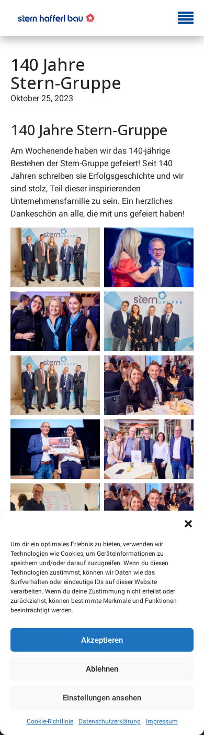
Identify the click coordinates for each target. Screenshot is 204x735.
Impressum (162, 721)
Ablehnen (102, 669)
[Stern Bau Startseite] (56, 18)
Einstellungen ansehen (102, 697)
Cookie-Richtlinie (50, 721)
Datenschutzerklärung (109, 721)
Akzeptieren (102, 640)
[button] (188, 523)
